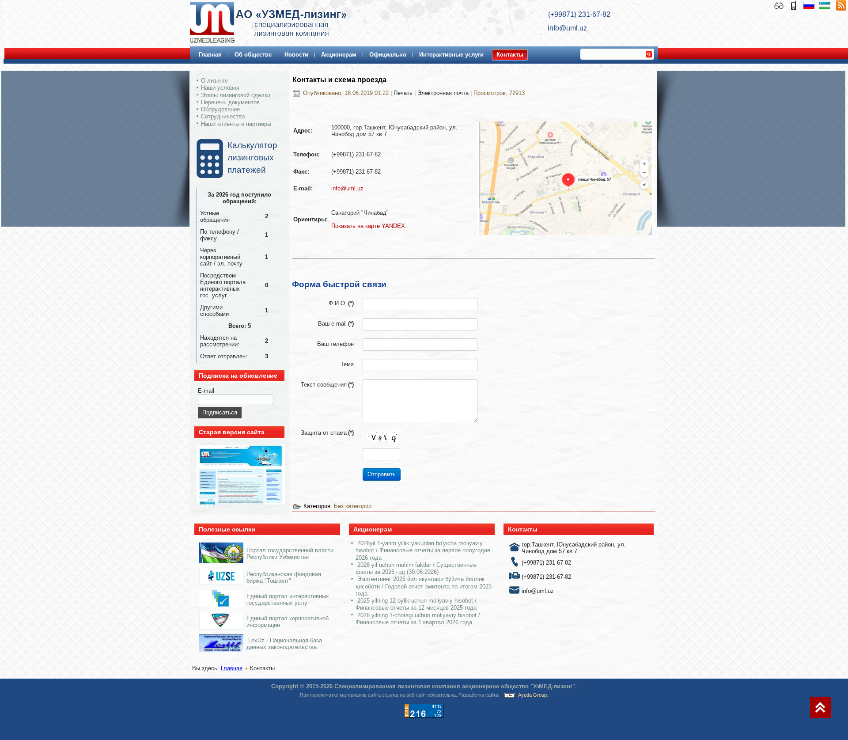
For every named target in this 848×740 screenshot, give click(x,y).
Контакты (509, 54)
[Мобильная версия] (794, 4)
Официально (387, 54)
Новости (296, 54)
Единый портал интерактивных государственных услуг (287, 599)
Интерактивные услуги (451, 54)
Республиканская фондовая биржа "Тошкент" (283, 577)
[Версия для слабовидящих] (779, 4)
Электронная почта (443, 93)
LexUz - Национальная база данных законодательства (284, 643)
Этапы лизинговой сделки (235, 95)
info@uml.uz (347, 188)
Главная (210, 54)
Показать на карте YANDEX (368, 226)
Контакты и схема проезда (339, 79)
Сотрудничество (223, 116)
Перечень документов (230, 102)
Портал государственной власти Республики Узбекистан (289, 553)
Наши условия (220, 87)
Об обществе (253, 54)
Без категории (352, 506)
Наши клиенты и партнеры (236, 124)
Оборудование (220, 109)
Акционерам (338, 54)
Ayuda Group (532, 695)
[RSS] (841, 4)
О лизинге (214, 80)
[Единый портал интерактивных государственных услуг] (221, 605)
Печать (404, 93)
